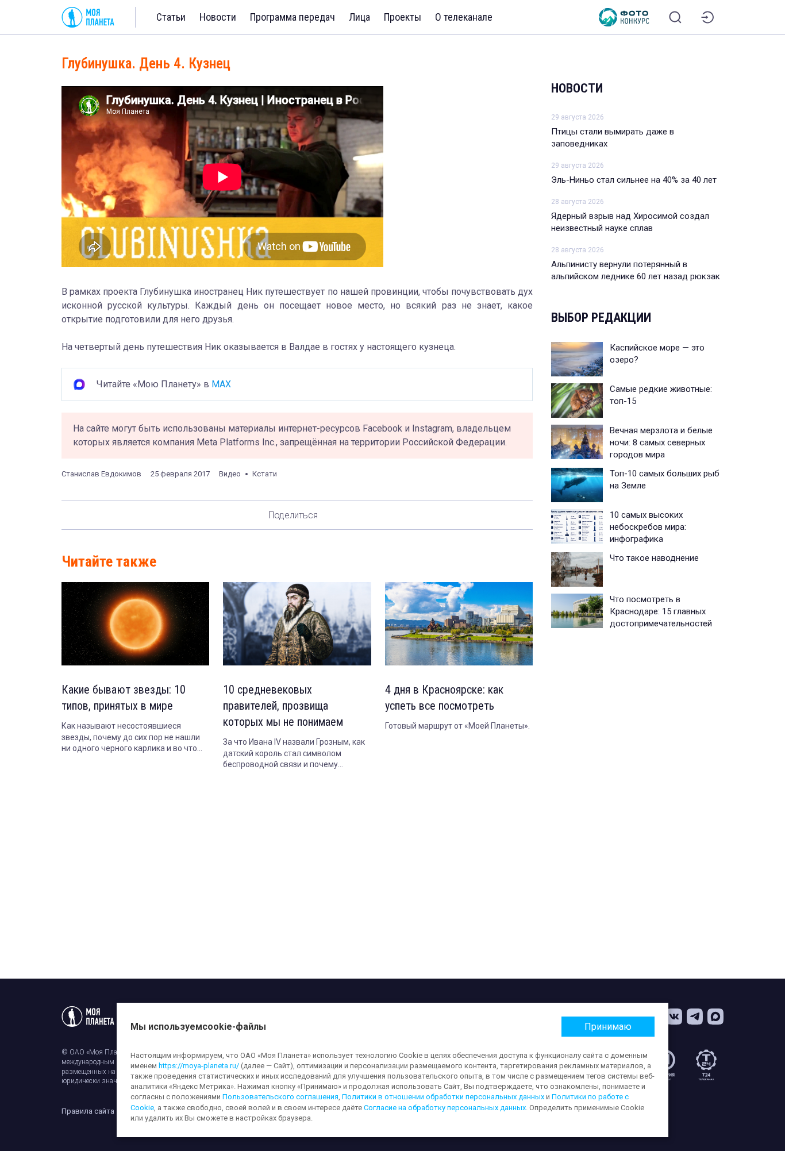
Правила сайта (87, 1111)
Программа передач (292, 17)
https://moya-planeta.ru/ (199, 1065)
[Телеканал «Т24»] (706, 1065)
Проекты (402, 17)
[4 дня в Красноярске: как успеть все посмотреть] (459, 623)
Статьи (171, 17)
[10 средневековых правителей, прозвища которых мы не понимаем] (297, 623)
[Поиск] (675, 17)
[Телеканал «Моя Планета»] (87, 17)
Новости (217, 17)
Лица (359, 17)
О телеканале (463, 17)
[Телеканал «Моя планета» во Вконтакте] (674, 1016)
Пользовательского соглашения (280, 1096)
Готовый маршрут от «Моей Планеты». (457, 725)
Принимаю (608, 1026)
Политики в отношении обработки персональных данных (443, 1096)
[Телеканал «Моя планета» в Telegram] (695, 1016)
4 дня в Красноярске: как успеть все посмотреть (444, 698)
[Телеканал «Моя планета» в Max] (715, 1016)
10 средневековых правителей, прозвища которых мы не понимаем (283, 706)
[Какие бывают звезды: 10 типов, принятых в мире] (135, 623)
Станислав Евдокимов (101, 473)
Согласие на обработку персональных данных (445, 1107)
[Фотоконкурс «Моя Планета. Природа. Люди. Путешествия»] (624, 17)
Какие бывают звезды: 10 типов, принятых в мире (123, 698)
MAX (221, 384)
